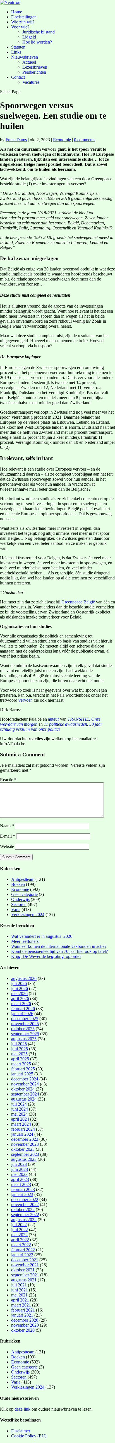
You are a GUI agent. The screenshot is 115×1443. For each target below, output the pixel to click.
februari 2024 (23, 1129)
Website (7, 846)
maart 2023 (21, 1184)
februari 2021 (23, 1310)
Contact (18, 77)
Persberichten (34, 72)
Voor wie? (20, 27)
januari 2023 (22, 1194)
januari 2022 (22, 1254)
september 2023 (25, 1154)
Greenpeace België (78, 602)
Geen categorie (24, 894)
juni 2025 (19, 1048)
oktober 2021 (23, 1269)
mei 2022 (19, 1234)
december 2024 (24, 1079)
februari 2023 (23, 1189)
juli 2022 (19, 1224)
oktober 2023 (23, 1149)
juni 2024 (19, 1109)
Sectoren (19, 904)
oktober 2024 (23, 1089)
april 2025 (20, 1058)
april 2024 (20, 1119)
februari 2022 (23, 1249)
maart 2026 (21, 1003)
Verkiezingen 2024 (27, 914)
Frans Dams (16, 139)
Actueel (29, 62)
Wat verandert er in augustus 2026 (41, 936)
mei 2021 (19, 1295)
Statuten (18, 47)
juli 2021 (19, 1285)
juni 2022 (19, 1229)
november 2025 (25, 1023)
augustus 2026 (24, 978)
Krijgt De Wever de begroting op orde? (46, 956)
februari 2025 (23, 1068)
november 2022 (25, 1204)
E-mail (7, 836)
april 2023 (20, 1179)
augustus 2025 (24, 1038)
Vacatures (30, 82)
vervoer (25, 700)
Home (16, 11)
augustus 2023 (24, 1159)
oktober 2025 (23, 1028)
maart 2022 (21, 1244)
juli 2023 (19, 1164)
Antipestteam (22, 879)
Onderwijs (20, 899)
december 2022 (24, 1199)
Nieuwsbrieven (24, 57)
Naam (7, 825)
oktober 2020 (23, 1330)
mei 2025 (19, 1053)
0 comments (84, 139)
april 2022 (20, 1239)
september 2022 (25, 1214)
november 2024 (25, 1084)
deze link (23, 1409)
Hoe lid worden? (37, 42)
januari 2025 (22, 1074)
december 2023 (24, 1139)
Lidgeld (29, 37)
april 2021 (20, 1300)
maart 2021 (21, 1305)
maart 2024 (21, 1124)
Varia (15, 909)
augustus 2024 (24, 1099)
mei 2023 (19, 1174)
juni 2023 (19, 1169)
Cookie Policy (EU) (28, 1436)
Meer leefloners (25, 941)
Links (16, 52)
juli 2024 (19, 1104)
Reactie (8, 779)
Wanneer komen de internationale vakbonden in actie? (58, 946)
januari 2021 (22, 1315)
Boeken (18, 884)
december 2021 (24, 1259)
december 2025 (24, 1018)
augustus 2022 (24, 1219)
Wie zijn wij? (22, 22)
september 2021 (25, 1274)
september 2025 (25, 1033)
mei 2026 (19, 993)
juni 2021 (19, 1290)
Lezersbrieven (34, 67)
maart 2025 (21, 1063)
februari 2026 (23, 1008)
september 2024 (25, 1094)
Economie (62, 139)
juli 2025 (19, 1043)
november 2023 (25, 1144)
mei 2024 (19, 1114)
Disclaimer (20, 1430)
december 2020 (24, 1320)
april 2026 (20, 998)
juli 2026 (19, 983)
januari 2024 (22, 1134)
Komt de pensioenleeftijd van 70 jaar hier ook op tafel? (59, 951)
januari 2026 (22, 1013)
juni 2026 (19, 988)
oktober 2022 (23, 1209)
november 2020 (25, 1325)
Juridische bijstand (38, 32)
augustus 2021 (24, 1279)
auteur (53, 719)
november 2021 (25, 1264)
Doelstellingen (24, 17)
